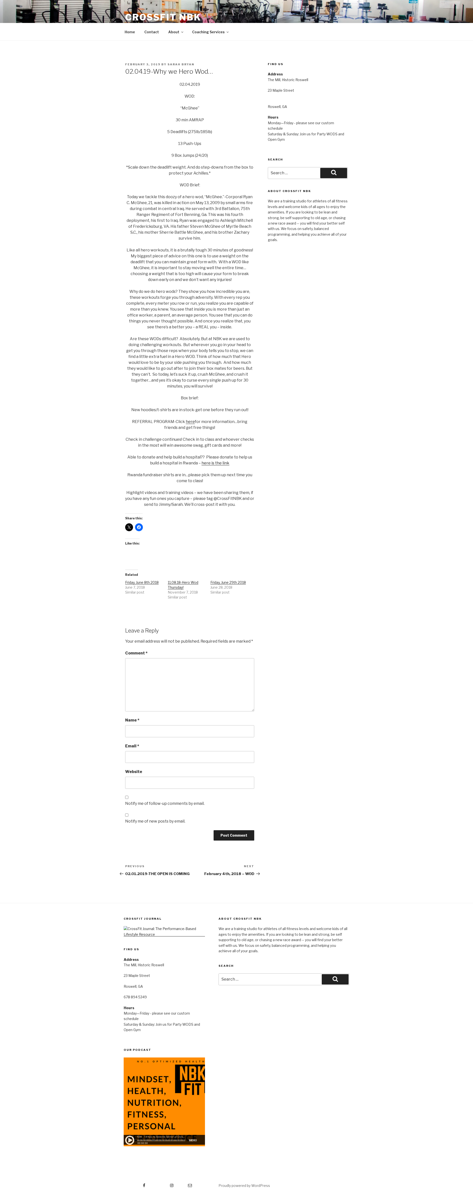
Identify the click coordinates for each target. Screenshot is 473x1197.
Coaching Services (208, 32)
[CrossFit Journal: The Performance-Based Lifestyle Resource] (164, 934)
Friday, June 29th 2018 (228, 582)
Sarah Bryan (181, 64)
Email (132, 746)
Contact (151, 32)
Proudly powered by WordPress (244, 1185)
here (190, 421)
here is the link (215, 463)
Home (130, 32)
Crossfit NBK (163, 17)
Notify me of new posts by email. (155, 821)
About (173, 32)
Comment (136, 653)
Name (132, 720)
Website (133, 771)
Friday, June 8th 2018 (142, 582)
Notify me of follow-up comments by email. (164, 803)
